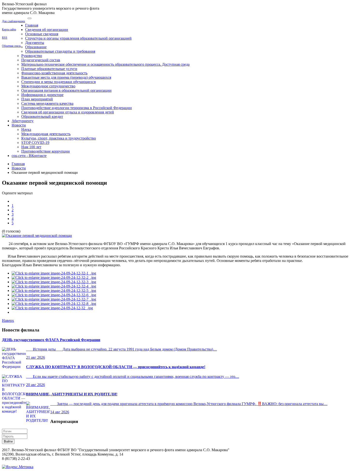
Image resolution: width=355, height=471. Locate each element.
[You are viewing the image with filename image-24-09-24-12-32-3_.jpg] (54, 282)
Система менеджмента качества (47, 103)
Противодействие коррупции (45, 151)
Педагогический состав (40, 60)
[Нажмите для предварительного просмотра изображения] (37, 235)
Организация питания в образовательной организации (66, 90)
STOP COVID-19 (35, 143)
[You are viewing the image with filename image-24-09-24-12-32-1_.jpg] (54, 273)
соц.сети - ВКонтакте (29, 156)
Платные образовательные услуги (49, 69)
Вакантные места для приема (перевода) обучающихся (66, 77)
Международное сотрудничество (48, 86)
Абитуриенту (23, 121)
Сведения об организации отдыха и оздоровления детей (67, 112)
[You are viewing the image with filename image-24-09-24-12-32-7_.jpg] (54, 299)
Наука (26, 129)
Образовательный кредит (42, 116)
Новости (19, 125)
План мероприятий (37, 99)
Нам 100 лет (31, 147)
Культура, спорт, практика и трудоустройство (58, 138)
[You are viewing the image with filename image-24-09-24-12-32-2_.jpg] (54, 277)
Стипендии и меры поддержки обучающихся (58, 82)
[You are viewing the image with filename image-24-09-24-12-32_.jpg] (52, 308)
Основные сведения (41, 34)
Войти (8, 441)
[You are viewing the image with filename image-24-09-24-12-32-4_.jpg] (54, 286)
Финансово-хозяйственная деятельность (54, 73)
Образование (36, 47)
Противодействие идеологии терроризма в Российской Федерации (76, 108)
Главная (31, 25)
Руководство (31, 56)
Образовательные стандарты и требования (60, 51)
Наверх (8, 320)
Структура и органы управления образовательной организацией (78, 38)
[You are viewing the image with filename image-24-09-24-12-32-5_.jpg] (54, 290)
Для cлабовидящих (13, 21)
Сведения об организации (46, 30)
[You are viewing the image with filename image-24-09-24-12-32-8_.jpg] (54, 304)
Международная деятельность (46, 134)
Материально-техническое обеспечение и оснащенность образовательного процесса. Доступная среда (105, 64)
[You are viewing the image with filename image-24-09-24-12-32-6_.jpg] (54, 295)
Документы (34, 43)
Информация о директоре (42, 95)
